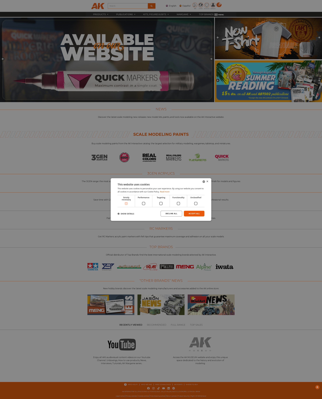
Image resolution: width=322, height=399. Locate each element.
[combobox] (204, 181)
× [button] (207, 181)
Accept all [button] (194, 213)
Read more (164, 191)
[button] (126, 213)
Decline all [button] (171, 213)
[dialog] (161, 199)
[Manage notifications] (317, 387)
